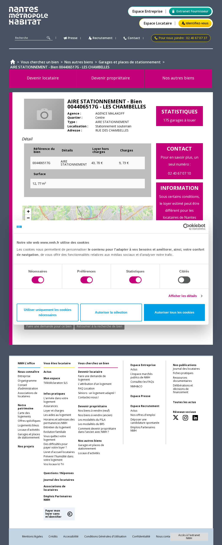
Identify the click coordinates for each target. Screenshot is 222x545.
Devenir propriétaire (92, 406)
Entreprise (24, 376)
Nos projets (26, 446)
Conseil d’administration (28, 386)
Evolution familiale (55, 432)
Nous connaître (28, 372)
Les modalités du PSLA (92, 420)
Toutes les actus (184, 402)
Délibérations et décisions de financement (183, 389)
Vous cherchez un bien (93, 363)
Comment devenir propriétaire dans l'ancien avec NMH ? (97, 430)
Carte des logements (24, 414)
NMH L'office (26, 363)
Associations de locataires (27, 394)
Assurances (51, 406)
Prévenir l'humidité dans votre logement (58, 458)
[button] (28, 211)
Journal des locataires (59, 480)
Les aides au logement (57, 415)
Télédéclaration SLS (55, 383)
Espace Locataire (158, 23)
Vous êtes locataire (57, 363)
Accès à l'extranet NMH (189, 536)
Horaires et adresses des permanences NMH (59, 421)
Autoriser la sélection (111, 312)
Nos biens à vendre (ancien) (95, 415)
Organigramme (27, 380)
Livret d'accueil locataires (59, 452)
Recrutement (103, 38)
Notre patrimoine (25, 407)
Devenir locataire (90, 372)
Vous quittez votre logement (55, 438)
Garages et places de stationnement (29, 436)
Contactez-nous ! (88, 397)
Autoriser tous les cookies (174, 312)
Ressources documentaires (182, 379)
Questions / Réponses (59, 473)
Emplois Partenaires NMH (58, 498)
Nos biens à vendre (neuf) (93, 410)
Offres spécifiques (29, 421)
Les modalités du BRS (91, 424)
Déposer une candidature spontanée (145, 421)
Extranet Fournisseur (192, 11)
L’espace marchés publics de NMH (141, 375)
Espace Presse (140, 396)
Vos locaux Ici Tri (54, 464)
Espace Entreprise (147, 11)
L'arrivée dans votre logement (56, 400)
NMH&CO (136, 386)
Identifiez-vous (197, 23)
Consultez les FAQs (142, 382)
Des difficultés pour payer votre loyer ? (56, 445)
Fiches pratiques (183, 373)
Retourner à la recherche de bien (99, 326)
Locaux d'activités (28, 430)
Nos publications (184, 365)
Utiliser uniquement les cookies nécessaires (47, 312)
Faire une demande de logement (92, 377)
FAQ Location (86, 388)
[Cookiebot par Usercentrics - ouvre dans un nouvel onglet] (186, 226)
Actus (47, 372)
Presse (72, 38)
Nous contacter (165, 536)
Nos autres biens (90, 441)
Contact (134, 38)
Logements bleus (28, 425)
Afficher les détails (182, 296)
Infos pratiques (54, 394)
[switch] (86, 279)
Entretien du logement (57, 427)
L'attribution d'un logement (94, 384)
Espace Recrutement (145, 406)
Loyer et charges (54, 410)
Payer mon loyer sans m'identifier (53, 514)
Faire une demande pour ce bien (49, 326)
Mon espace (52, 378)
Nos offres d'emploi (143, 415)
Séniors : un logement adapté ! (96, 393)
